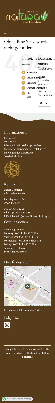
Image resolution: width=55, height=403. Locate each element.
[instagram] (7, 325)
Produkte (31, 82)
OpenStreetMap (44, 305)
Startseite (32, 72)
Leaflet (33, 305)
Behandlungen (34, 77)
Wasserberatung (35, 88)
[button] (27, 286)
